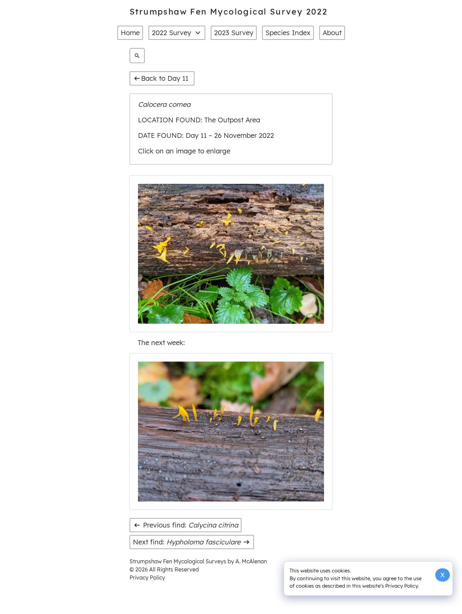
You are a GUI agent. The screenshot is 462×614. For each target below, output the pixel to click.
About (332, 32)
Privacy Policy (147, 577)
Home (130, 32)
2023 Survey (233, 32)
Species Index (287, 32)
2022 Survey (171, 32)
